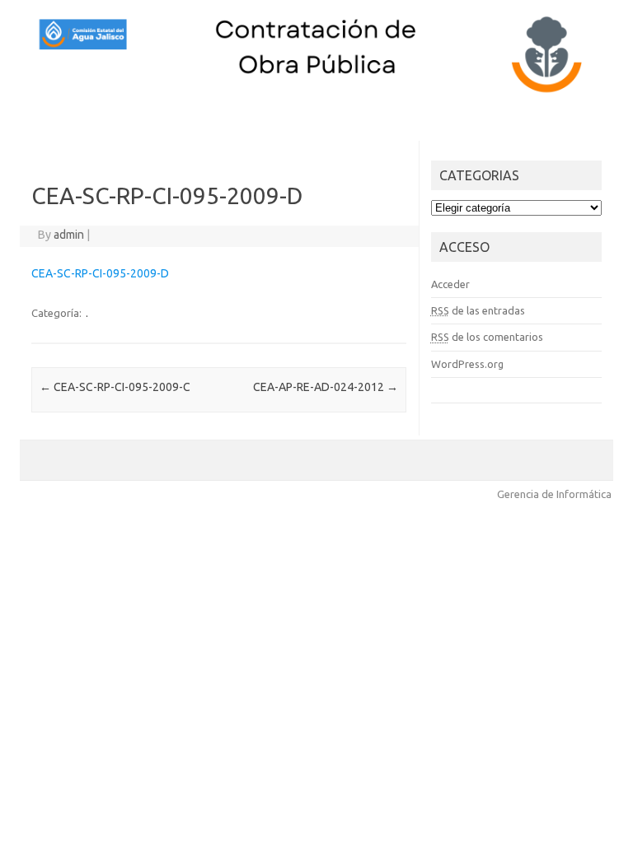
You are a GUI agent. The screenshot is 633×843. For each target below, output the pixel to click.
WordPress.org (467, 364)
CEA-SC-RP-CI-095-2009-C (115, 387)
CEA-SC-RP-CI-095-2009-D (100, 273)
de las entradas (478, 310)
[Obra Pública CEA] (316, 93)
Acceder (450, 284)
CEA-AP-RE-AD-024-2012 (325, 387)
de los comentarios (487, 336)
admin (69, 234)
